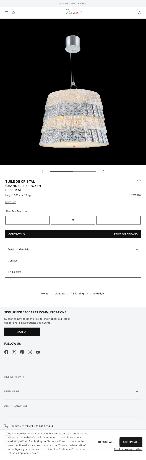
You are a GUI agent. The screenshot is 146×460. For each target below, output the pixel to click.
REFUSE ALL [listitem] (106, 441)
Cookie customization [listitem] (128, 449)
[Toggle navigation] (6, 13)
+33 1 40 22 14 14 (43, 426)
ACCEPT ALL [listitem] (131, 441)
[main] (73, 157)
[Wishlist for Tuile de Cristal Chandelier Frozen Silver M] (139, 185)
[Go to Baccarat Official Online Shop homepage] (73, 12)
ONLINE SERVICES (15, 376)
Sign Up (22, 331)
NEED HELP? (11, 391)
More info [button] (10, 201)
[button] (139, 13)
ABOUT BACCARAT (15, 405)
